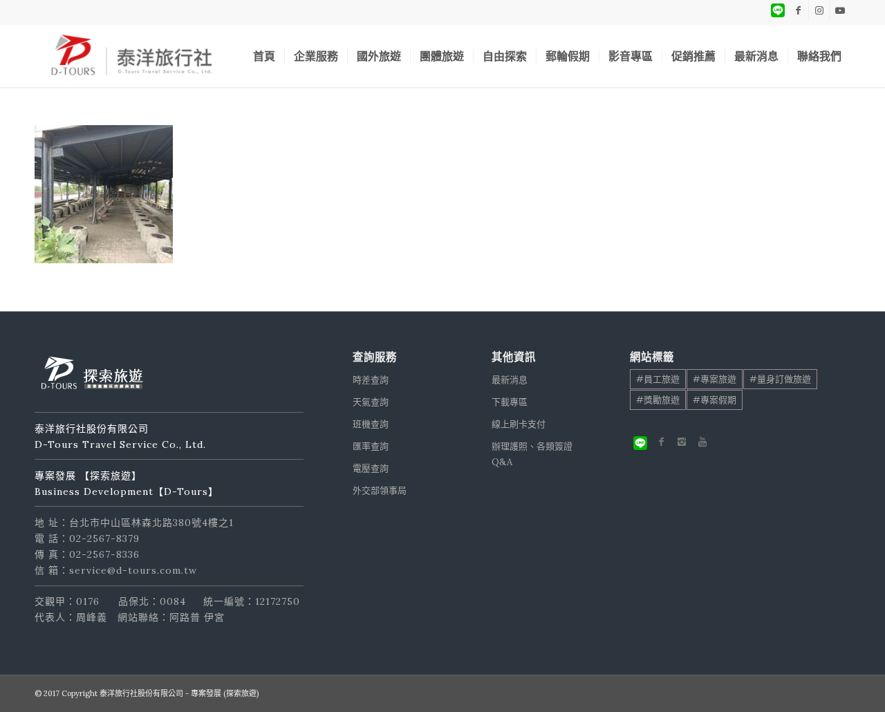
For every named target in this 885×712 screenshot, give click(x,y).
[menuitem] (264, 56)
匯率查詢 (371, 446)
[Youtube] (702, 441)
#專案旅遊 (714, 379)
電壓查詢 (371, 468)
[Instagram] (681, 441)
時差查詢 (371, 380)
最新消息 (510, 380)
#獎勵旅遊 (658, 400)
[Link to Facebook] (798, 10)
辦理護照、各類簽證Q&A (532, 454)
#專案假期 (714, 400)
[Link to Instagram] (819, 10)
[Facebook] (661, 441)
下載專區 (510, 402)
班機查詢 (371, 424)
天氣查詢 (371, 402)
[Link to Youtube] (840, 10)
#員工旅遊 (658, 379)
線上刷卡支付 (519, 424)
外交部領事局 (380, 490)
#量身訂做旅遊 (780, 379)
